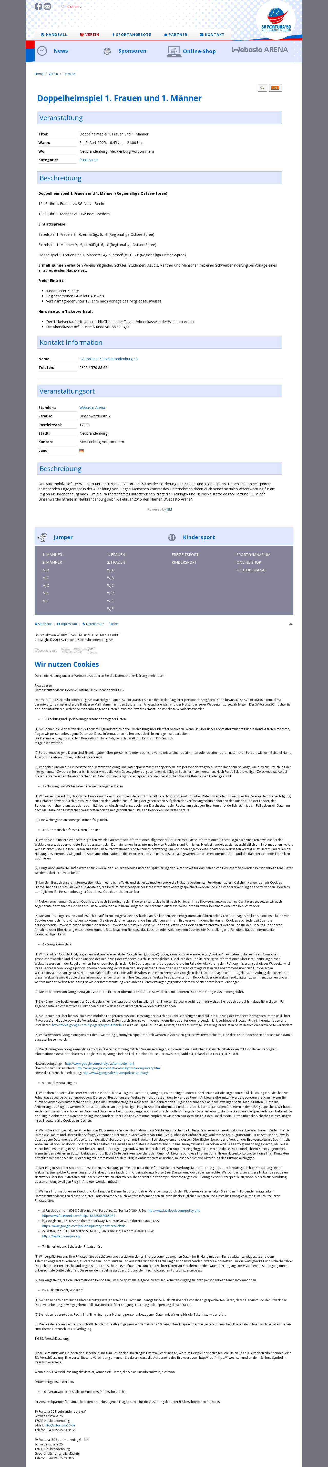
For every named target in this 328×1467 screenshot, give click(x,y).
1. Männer (52, 554)
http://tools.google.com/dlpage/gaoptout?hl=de (87, 1025)
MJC (45, 577)
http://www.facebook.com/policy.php (173, 1210)
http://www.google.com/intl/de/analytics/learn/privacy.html (118, 1068)
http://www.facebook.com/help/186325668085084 (78, 1216)
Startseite (44, 624)
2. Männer (52, 562)
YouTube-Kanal (251, 570)
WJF (110, 608)
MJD (45, 585)
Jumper (62, 537)
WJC (110, 585)
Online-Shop (199, 51)
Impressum (68, 624)
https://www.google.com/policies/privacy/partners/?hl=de (84, 1226)
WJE (110, 600)
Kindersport (198, 537)
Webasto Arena (92, 407)
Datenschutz (94, 624)
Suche (113, 624)
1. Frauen (116, 554)
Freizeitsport (185, 554)
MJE (45, 593)
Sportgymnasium (253, 554)
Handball (56, 34)
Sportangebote (133, 34)
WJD (110, 593)
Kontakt (214, 34)
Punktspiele (88, 159)
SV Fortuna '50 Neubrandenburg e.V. (109, 358)
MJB (45, 570)
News (60, 50)
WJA (110, 570)
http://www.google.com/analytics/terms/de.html (99, 1063)
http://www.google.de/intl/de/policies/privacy (115, 1073)
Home (39, 74)
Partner (177, 34)
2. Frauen (116, 562)
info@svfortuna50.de (60, 1425)
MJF (45, 600)
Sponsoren (132, 50)
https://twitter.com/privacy (61, 1236)
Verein (91, 34)
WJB (110, 577)
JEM (169, 509)
